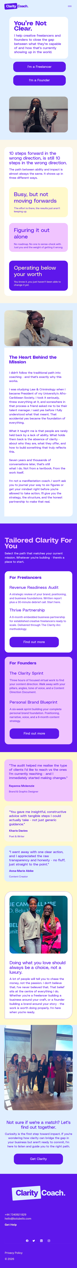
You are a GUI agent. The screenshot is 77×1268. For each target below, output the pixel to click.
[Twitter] (34, 1241)
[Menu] (70, 6)
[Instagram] (49, 1241)
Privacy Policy (13, 1253)
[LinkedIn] (41, 1241)
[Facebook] (27, 1241)
